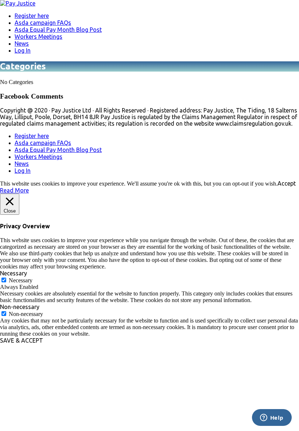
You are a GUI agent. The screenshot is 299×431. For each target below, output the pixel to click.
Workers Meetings (38, 36)
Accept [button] (286, 183)
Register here (32, 15)
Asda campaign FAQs (43, 22)
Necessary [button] (13, 273)
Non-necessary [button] (19, 307)
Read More (14, 190)
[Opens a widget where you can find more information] (272, 418)
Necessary (20, 280)
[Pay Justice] (17, 3)
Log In (23, 50)
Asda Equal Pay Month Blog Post (58, 29)
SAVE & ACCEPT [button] (21, 340)
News (22, 43)
